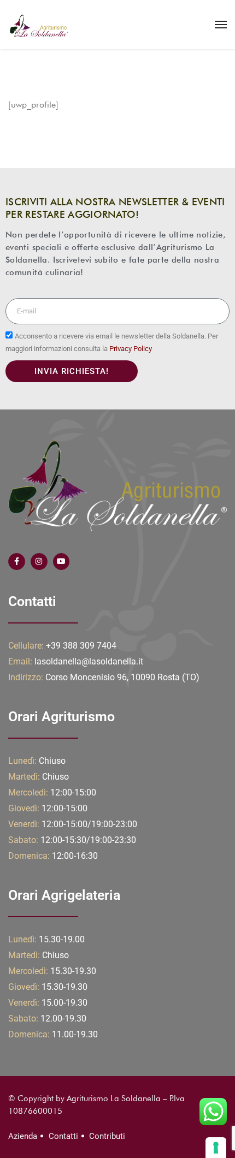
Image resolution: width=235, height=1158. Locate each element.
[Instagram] (39, 561)
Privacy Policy (130, 349)
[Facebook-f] (16, 561)
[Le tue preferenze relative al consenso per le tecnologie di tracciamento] (215, 1147)
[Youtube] (61, 561)
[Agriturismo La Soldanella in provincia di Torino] (38, 24)
